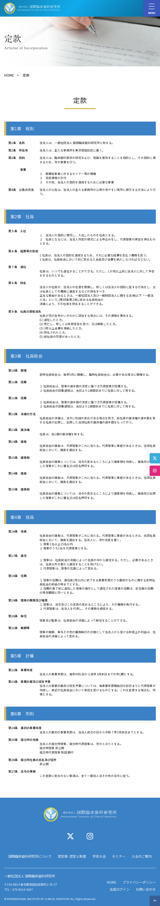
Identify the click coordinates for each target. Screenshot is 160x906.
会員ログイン (120, 889)
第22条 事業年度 (20, 670)
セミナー (118, 856)
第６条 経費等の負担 (23, 251)
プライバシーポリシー (139, 882)
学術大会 (99, 856)
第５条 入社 (17, 231)
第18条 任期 (17, 576)
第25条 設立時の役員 (23, 740)
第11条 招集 (17, 382)
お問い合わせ (146, 889)
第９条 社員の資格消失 (24, 311)
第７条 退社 (17, 267)
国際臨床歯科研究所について (30, 856)
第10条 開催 (17, 370)
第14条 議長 (17, 441)
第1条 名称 (16, 143)
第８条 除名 (17, 283)
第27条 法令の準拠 (22, 771)
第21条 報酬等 (19, 628)
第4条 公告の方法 (21, 190)
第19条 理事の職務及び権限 (28, 600)
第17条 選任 (17, 556)
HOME (9, 75)
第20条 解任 (17, 616)
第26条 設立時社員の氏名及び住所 (32, 760)
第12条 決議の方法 (22, 414)
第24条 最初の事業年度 (24, 728)
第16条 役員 (17, 531)
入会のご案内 (142, 856)
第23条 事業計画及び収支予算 (29, 681)
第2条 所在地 (18, 150)
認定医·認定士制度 (72, 856)
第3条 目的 (16, 158)
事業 (17, 169)
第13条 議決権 (19, 430)
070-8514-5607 (22, 889)
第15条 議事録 (19, 457)
